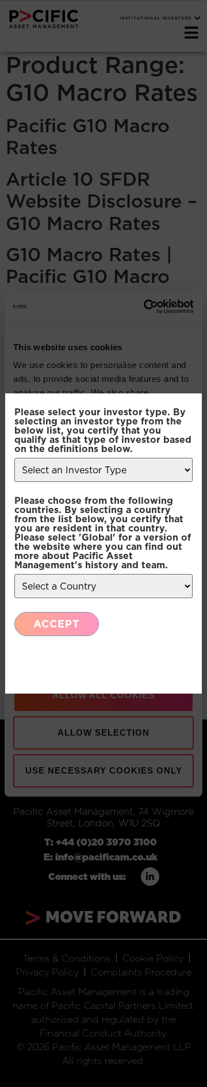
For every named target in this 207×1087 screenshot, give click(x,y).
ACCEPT (56, 624)
